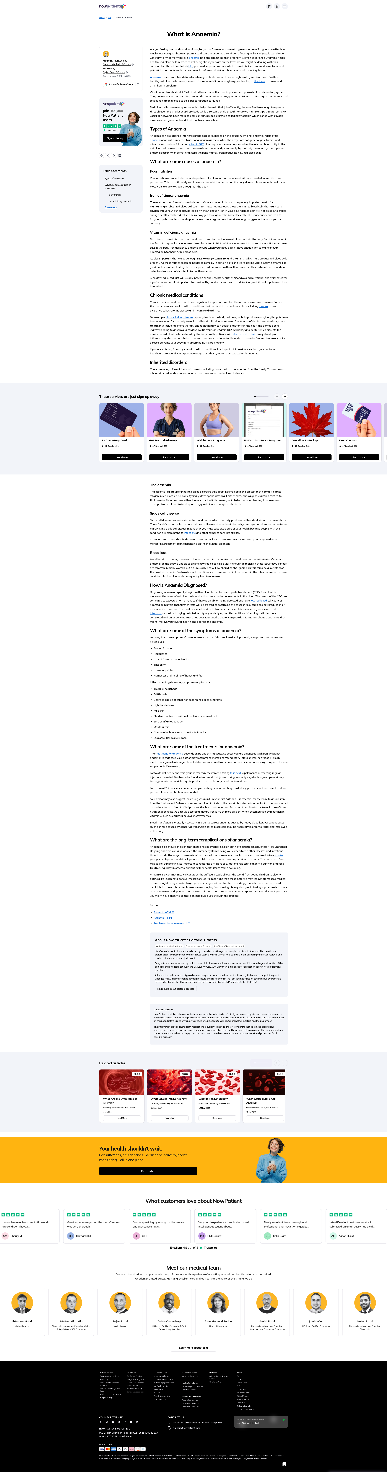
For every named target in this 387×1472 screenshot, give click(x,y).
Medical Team (242, 1383)
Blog (110, 17)
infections (190, 533)
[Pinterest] (119, 1422)
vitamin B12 (196, 144)
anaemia (194, 57)
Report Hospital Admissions (192, 1386)
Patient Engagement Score (164, 1383)
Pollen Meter (158, 1389)
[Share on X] (107, 155)
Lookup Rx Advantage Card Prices (109, 1389)
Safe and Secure (242, 1399)
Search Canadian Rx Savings (110, 1394)
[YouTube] (131, 1422)
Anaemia (155, 77)
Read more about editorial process (175, 988)
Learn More (122, 457)
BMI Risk (157, 1393)
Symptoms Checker (161, 1376)
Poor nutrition (114, 194)
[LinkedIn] (137, 1422)
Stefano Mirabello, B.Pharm (117, 64)
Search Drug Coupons (107, 1379)
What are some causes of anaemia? (118, 186)
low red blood (259, 600)
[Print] (101, 155)
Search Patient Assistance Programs (109, 1384)
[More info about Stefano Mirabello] (132, 64)
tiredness (259, 81)
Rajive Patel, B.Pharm (114, 72)
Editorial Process (243, 1396)
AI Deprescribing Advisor (163, 1379)
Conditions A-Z (215, 1382)
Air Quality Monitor (161, 1386)
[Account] (277, 6)
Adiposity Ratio (160, 1399)
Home (101, 17)
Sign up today (115, 138)
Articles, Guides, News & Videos (218, 1377)
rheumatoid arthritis (245, 334)
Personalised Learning (190, 1400)
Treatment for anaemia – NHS (172, 923)
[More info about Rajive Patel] (126, 72)
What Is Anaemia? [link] (124, 17)
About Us (240, 1376)
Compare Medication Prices (109, 1376)
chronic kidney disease (179, 317)
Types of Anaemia (114, 178)
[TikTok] (125, 1422)
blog (191, 66)
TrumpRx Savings (105, 1397)
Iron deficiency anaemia (120, 201)
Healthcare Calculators (190, 1403)
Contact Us (241, 1403)
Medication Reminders (190, 1376)
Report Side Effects (188, 1390)
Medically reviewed (113, 60)
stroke (279, 855)
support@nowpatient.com (186, 1427)
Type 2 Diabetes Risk (162, 1396)
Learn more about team (193, 1347)
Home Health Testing (135, 1388)
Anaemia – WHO (164, 912)
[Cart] (269, 6)
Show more (111, 207)
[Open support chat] (284, 1464)
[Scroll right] (285, 396)
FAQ (238, 1386)
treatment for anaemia (169, 753)
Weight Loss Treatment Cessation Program (135, 1384)
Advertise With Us (243, 1393)
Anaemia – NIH (163, 917)
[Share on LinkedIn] (119, 155)
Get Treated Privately (134, 1376)
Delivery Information (244, 1406)
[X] (100, 1422)
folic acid (235, 773)
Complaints (241, 1389)
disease (263, 306)
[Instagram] (106, 1422)
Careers (240, 1379)
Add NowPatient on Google (121, 84)
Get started (148, 1171)
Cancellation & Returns (245, 1409)
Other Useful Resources (190, 1406)
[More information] (138, 84)
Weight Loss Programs (135, 1379)
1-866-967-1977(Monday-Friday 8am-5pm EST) (198, 1422)
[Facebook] (112, 1422)
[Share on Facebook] (113, 155)
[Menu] (285, 6)
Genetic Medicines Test (135, 1392)
